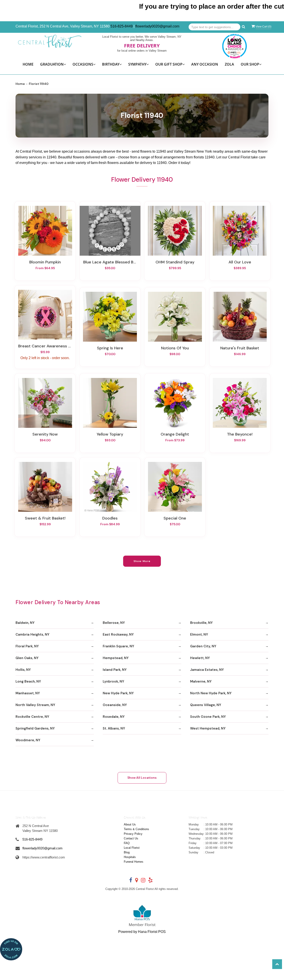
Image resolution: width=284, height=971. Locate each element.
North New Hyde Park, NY (211, 693)
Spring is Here (110, 348)
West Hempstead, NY (208, 728)
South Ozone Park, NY (208, 716)
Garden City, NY (203, 646)
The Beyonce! (239, 434)
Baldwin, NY (25, 623)
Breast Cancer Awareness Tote (45, 346)
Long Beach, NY (28, 681)
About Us (130, 824)
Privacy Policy (133, 833)
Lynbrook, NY (113, 681)
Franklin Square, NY (118, 646)
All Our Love (240, 262)
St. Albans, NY (114, 728)
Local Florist (132, 847)
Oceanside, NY (115, 705)
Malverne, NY (201, 681)
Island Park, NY (115, 669)
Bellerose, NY (114, 623)
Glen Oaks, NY (27, 658)
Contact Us (131, 838)
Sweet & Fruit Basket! (45, 518)
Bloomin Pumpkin (45, 262)
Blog (127, 852)
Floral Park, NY (27, 646)
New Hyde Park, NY (118, 693)
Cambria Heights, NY (32, 634)
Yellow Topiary (110, 434)
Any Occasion (204, 64)
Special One (175, 518)
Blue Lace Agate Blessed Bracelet (110, 262)
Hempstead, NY (116, 658)
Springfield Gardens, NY (35, 728)
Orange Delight (175, 434)
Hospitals (130, 857)
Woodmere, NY (28, 740)
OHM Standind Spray (175, 262)
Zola (229, 64)
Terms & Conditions (136, 829)
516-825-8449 (121, 26)
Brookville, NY (201, 623)
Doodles (110, 518)
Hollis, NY (23, 669)
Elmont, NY (199, 634)
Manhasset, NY (28, 693)
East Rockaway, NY (118, 634)
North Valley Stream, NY (35, 705)
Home (28, 64)
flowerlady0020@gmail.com (157, 26)
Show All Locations (142, 778)
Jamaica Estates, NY (207, 669)
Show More (142, 561)
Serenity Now (45, 434)
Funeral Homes (133, 861)
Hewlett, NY (200, 658)
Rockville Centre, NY (32, 716)
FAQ (127, 843)
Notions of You (175, 348)
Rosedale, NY (114, 716)
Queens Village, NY (205, 705)
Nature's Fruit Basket (239, 348)
